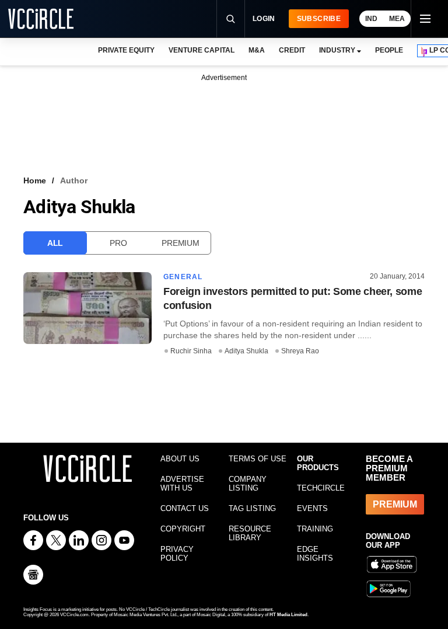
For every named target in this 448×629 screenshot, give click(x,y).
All (55, 243)
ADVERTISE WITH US (182, 483)
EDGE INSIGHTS (315, 553)
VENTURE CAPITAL (201, 50)
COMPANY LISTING (248, 483)
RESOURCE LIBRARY (250, 533)
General (182, 277)
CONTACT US (184, 508)
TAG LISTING (252, 508)
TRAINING (315, 528)
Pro (118, 243)
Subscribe (319, 19)
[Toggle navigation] (425, 18)
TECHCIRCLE (321, 488)
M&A (257, 50)
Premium (180, 243)
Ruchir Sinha (191, 351)
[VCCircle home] (41, 18)
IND (371, 19)
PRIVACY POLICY (177, 553)
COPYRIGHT (182, 528)
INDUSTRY (337, 50)
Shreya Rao (300, 351)
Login (264, 19)
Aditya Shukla (246, 351)
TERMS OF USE (257, 458)
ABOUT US (180, 458)
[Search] (230, 18)
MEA (397, 19)
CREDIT (292, 50)
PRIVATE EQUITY (126, 50)
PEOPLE (389, 50)
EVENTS (312, 508)
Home (34, 180)
